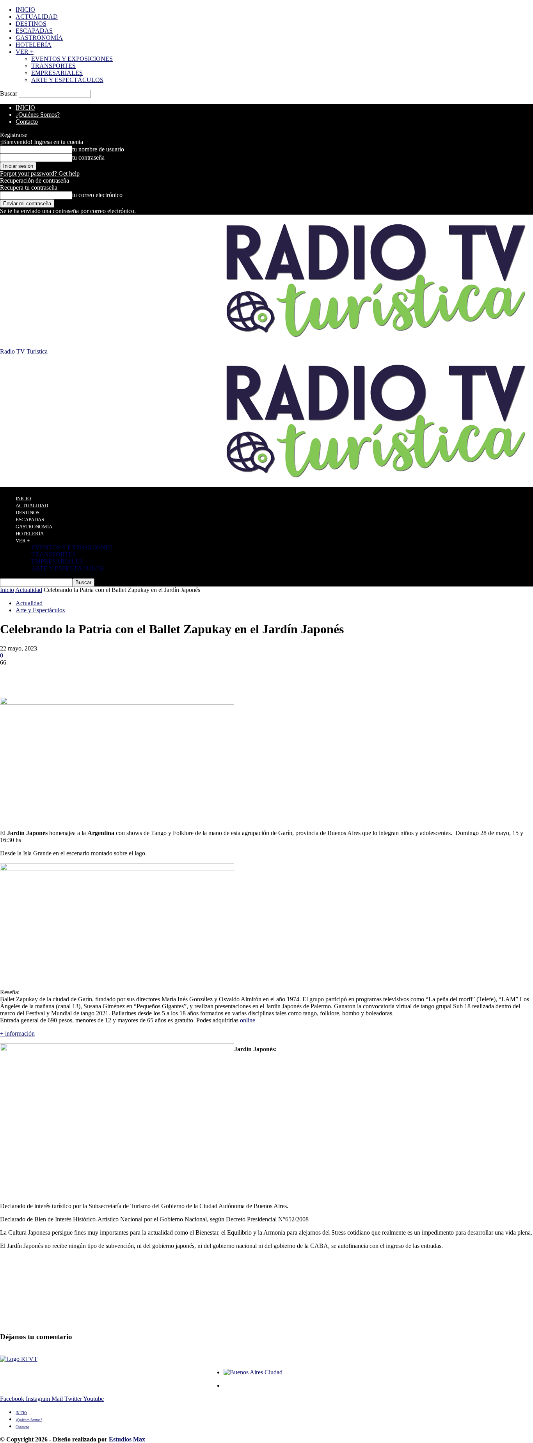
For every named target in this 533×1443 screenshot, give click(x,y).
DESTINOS (31, 23)
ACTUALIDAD (37, 16)
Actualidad (28, 589)
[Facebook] (13, 674)
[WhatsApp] (97, 674)
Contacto (27, 121)
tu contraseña (88, 157)
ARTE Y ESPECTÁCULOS (67, 79)
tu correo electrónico (97, 195)
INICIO (25, 9)
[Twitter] (41, 674)
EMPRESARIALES (57, 72)
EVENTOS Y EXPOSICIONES (72, 58)
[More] (125, 674)
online (247, 1020)
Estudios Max (127, 1439)
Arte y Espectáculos (40, 610)
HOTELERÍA (34, 44)
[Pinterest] (69, 674)
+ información (17, 1033)
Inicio (7, 589)
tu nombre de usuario (98, 149)
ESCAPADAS (34, 30)
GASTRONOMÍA (39, 37)
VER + (25, 51)
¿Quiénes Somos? (38, 114)
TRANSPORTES (53, 65)
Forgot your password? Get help (40, 173)
